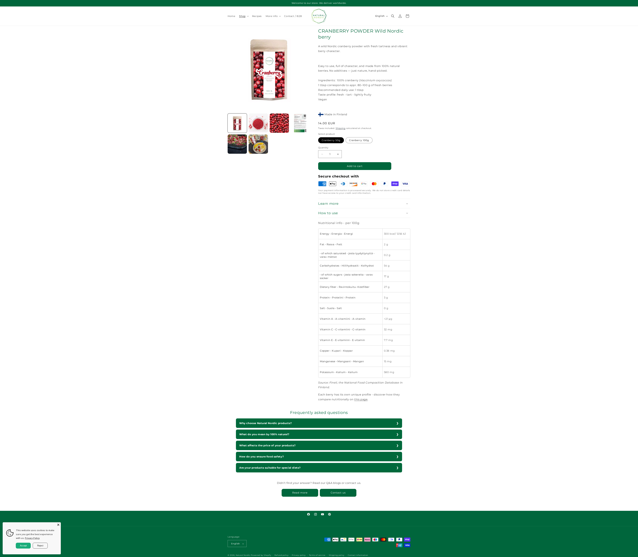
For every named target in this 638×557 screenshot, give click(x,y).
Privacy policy (299, 555)
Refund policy (281, 555)
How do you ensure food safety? (261, 456)
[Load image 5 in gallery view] (237, 144)
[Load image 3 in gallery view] (279, 123)
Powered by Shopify (261, 555)
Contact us (338, 492)
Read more (300, 492)
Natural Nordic (243, 555)
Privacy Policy (32, 538)
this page (361, 399)
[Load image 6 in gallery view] (258, 144)
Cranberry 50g (331, 140)
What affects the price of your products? (267, 445)
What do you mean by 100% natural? (264, 434)
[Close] (58, 524)
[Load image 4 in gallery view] (300, 123)
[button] (243, 16)
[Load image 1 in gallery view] (237, 123)
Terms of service (317, 555)
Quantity (323, 147)
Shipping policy (337, 555)
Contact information (358, 555)
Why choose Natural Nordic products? (265, 423)
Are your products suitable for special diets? (270, 467)
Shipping (340, 128)
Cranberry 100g (359, 140)
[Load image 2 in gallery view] (258, 123)
